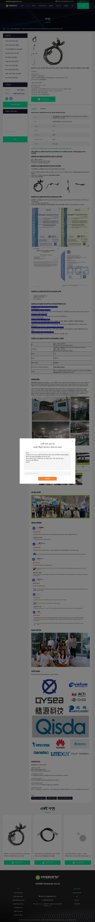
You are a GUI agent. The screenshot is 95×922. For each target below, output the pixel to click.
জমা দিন (47, 479)
